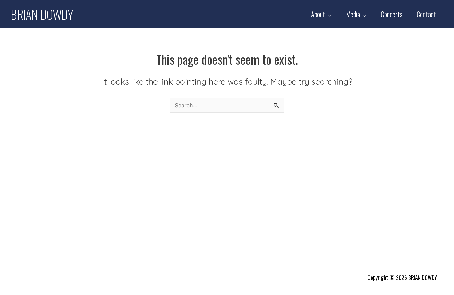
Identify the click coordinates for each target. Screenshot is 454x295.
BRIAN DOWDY (42, 14)
